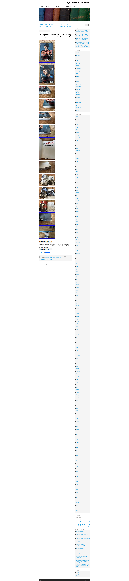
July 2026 (77, 53)
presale (77, 392)
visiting (77, 495)
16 (84, 522)
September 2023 (78, 108)
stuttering (77, 452)
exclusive (77, 198)
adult (77, 125)
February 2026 (78, 62)
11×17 (77, 116)
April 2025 (78, 78)
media (77, 319)
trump (77, 479)
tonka (77, 469)
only (77, 364)
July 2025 (77, 73)
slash (77, 436)
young (77, 510)
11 (89, 521)
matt (77, 314)
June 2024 (78, 94)
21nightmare (78, 119)
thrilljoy (77, 466)
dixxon (77, 187)
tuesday (77, 482)
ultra (77, 484)
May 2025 (78, 76)
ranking (77, 400)
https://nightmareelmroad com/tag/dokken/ (83, 538)
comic (77, 164)
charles (77, 158)
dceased (77, 184)
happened (77, 243)
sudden (77, 453)
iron (77, 266)
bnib (77, 148)
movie (77, 340)
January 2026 (78, 63)
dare (77, 179)
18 (89, 522)
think (77, 465)
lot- (76, 300)
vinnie (77, 492)
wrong (77, 508)
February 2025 (78, 81)
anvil (77, 130)
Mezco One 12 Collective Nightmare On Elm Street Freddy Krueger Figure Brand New (82, 35)
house (77, 260)
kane (77, 277)
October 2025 (78, 68)
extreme (77, 200)
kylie (77, 281)
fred (77, 213)
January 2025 (78, 82)
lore (77, 297)
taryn (77, 460)
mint (77, 331)
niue (77, 356)
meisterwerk (78, 324)
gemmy (77, 227)
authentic (77, 135)
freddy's (77, 216)
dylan (77, 193)
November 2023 (78, 105)
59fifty (77, 124)
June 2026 (78, 55)
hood (77, 255)
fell (76, 206)
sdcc (77, 424)
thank (77, 461)
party (77, 374)
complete (77, 166)
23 (84, 524)
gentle (77, 229)
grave (77, 235)
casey (77, 155)
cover (77, 167)
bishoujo (77, 145)
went (77, 505)
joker (77, 276)
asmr (77, 134)
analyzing (77, 127)
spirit (77, 445)
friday (77, 219)
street (51, 259)
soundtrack (78, 440)
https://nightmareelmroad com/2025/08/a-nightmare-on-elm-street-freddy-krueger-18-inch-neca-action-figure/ (82, 565)
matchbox (77, 313)
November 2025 (78, 66)
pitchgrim (77, 382)
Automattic (87, 580)
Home (41, 6)
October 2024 (78, 87)
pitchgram (77, 381)
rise (76, 413)
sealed (77, 426)
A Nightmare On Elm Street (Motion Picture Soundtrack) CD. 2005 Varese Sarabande (82, 39)
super (77, 457)
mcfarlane (77, 318)
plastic (77, 385)
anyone (77, 132)
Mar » (89, 526)
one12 (77, 363)
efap (77, 195)
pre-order (77, 390)
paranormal (78, 371)
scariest (77, 421)
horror (77, 256)
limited (77, 290)
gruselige (77, 239)
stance (77, 447)
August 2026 (78, 52)
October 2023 (78, 107)
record (77, 405)
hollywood (78, 253)
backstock (77, 138)
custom (77, 177)
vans (77, 487)
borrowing (78, 150)
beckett (77, 142)
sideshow (77, 432)
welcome (77, 502)
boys (77, 151)
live (76, 293)
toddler (77, 468)
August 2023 (78, 110)
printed (77, 395)
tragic (77, 474)
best (77, 143)
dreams (77, 192)
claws (77, 161)
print (77, 394)
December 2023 (78, 103)
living (77, 295)
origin (77, 366)
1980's (77, 117)
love (77, 303)
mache (77, 306)
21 (80, 524)
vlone (77, 497)
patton (77, 377)
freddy (51, 257)
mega (77, 323)
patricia (77, 376)
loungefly (77, 302)
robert (77, 415)
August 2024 (78, 91)
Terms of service (70, 6)
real (76, 403)
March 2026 (78, 60)
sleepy (77, 437)
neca (77, 347)
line (76, 292)
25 (89, 524)
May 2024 (78, 95)
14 (80, 522)
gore (77, 232)
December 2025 (78, 65)
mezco (77, 329)
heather (77, 250)
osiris (77, 369)
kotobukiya (78, 279)
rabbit (77, 398)
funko (77, 224)
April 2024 (78, 97)
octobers (77, 360)
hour (77, 258)
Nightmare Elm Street (77, 2)
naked (77, 343)
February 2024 (78, 100)
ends (48, 257)
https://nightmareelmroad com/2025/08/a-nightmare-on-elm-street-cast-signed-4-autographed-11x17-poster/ (82, 535)
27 (78, 525)
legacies (77, 287)
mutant (77, 342)
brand (77, 153)
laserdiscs (77, 284)
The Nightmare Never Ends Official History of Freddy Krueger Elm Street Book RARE (55, 35)
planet (77, 384)
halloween (78, 242)
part (77, 373)
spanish (77, 442)
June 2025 (78, 74)
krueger (57, 257)
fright (77, 221)
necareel (77, 348)
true (77, 478)
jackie (77, 268)
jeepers (77, 272)
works (77, 507)
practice (77, 389)
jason (77, 269)
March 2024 (78, 99)
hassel (77, 245)
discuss (77, 185)
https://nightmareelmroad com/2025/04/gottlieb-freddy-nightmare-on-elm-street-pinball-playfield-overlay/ (82, 545)
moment (77, 332)
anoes (77, 129)
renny (77, 408)
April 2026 (78, 58)
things (77, 463)
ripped (77, 411)
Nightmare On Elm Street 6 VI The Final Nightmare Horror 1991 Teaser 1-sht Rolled (82, 31)
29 (82, 525)
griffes (77, 237)
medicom (77, 321)
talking (77, 458)
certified (77, 156)
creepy (77, 174)
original (77, 368)
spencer (77, 444)
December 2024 (78, 84)
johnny (77, 274)
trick (77, 476)
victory (77, 490)
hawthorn (77, 247)
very (77, 489)
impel (77, 263)
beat (77, 140)
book (46, 257)
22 (82, 524)
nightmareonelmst (79, 353)
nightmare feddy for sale (80, 540)
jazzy (77, 271)
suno (77, 455)
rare (49, 259)
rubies (77, 416)
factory (77, 203)
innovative (78, 264)
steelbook (77, 448)
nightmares (78, 355)
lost (76, 298)
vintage (77, 494)
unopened (77, 486)
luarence (77, 305)
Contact (48, 6)
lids (76, 289)
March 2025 (78, 79)
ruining (77, 418)
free (77, 218)
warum (77, 500)
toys (77, 473)
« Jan (76, 526)
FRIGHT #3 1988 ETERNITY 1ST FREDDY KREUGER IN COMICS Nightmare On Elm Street (46, 26)
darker (77, 182)
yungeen (77, 511)
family (77, 205)
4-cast (77, 122)
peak (77, 379)
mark (77, 310)
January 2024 (78, 102)
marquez (77, 311)
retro (77, 410)
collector (77, 163)
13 (78, 522)
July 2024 (77, 92)
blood (77, 146)
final (77, 209)
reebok (77, 406)
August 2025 (78, 71)
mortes (77, 335)
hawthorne (78, 248)
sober (77, 439)
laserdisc (77, 282)
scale (77, 419)
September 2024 (78, 89)
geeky (77, 226)
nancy (77, 345)
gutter (77, 240)
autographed (78, 137)
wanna (77, 499)
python (77, 397)
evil (76, 197)
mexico (77, 327)
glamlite (77, 230)
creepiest (77, 172)
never (60, 257)
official (46, 259)
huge (77, 261)
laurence (77, 285)
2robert (77, 121)
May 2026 (78, 57)
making (77, 308)
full (76, 222)
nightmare (47, 256)
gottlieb (77, 234)
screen (77, 423)
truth (77, 481)
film (77, 208)
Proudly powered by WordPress (74, 580)
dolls (77, 188)
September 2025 (78, 70)
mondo (77, 334)
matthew (77, 316)
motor (77, 339)
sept (77, 427)
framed (77, 211)
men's (77, 326)
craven (77, 169)
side (77, 431)
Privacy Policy (58, 6)
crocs (77, 176)
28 (80, 525)
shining (77, 429)
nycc (77, 358)
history (54, 257)
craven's (77, 171)
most (77, 337)
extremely (77, 201)
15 (82, 522)
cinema (77, 159)
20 (78, 524)
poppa (77, 387)
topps (77, 471)
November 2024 (78, 86)
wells (77, 503)
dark (77, 180)
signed (77, 434)
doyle (77, 190)
